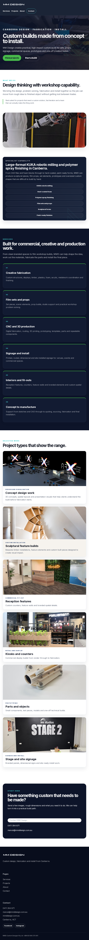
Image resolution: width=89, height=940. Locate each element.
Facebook (8, 926)
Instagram (20, 926)
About (22, 11)
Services (6, 11)
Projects (14, 11)
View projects (12, 58)
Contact (31, 11)
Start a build (31, 58)
